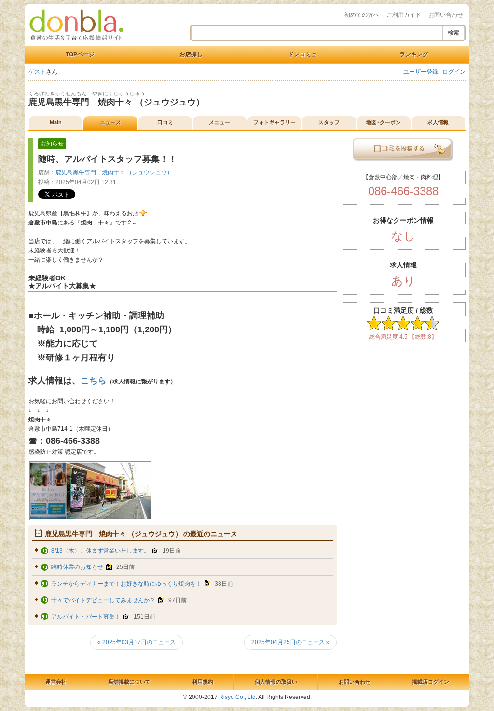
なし (403, 235)
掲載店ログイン (430, 682)
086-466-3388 (403, 191)
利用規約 (202, 682)
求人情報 (438, 122)
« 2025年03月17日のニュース (136, 642)
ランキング (413, 54)
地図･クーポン (383, 122)
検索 (453, 32)
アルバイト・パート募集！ (86, 616)
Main (56, 122)
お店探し (191, 54)
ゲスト (37, 71)
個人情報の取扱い (276, 682)
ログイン (454, 71)
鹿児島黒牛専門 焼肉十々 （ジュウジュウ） (116, 102)
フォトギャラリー (274, 122)
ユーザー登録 (420, 71)
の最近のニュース (141, 534)
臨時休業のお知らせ (77, 567)
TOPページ (80, 54)
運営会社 (56, 682)
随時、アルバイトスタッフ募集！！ (107, 159)
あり (403, 280)
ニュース (110, 122)
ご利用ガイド (403, 15)
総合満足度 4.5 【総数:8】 (403, 336)
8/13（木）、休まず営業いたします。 (100, 550)
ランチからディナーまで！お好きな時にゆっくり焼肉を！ (126, 583)
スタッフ (329, 122)
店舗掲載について (129, 682)
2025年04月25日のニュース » (290, 642)
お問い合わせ (445, 15)
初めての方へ (361, 15)
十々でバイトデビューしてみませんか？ (103, 600)
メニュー (219, 122)
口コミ (165, 122)
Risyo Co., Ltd (237, 697)
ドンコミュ (302, 54)
